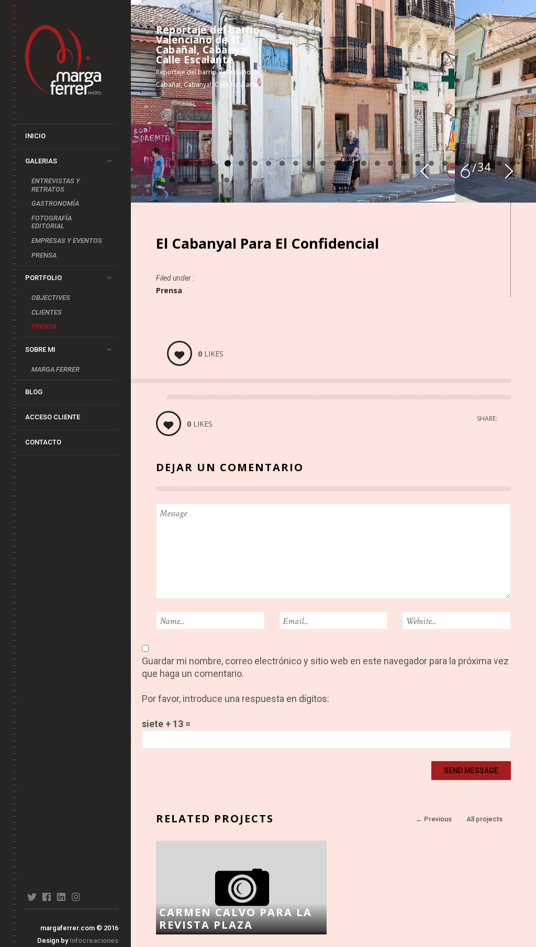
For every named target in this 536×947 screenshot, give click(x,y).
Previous (434, 819)
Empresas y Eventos (66, 240)
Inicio (35, 136)
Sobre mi (40, 349)
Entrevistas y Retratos (55, 185)
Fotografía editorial (51, 222)
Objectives (50, 298)
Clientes (46, 312)
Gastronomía (55, 203)
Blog (33, 392)
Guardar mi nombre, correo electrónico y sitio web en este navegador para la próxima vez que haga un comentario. (325, 667)
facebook (46, 897)
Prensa (44, 255)
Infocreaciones (94, 940)
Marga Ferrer (55, 369)
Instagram (75, 897)
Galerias (41, 161)
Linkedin (61, 897)
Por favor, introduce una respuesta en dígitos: (235, 698)
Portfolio (43, 278)
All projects (484, 819)
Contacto (43, 442)
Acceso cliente (52, 417)
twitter (31, 897)
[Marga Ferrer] (71, 62)
